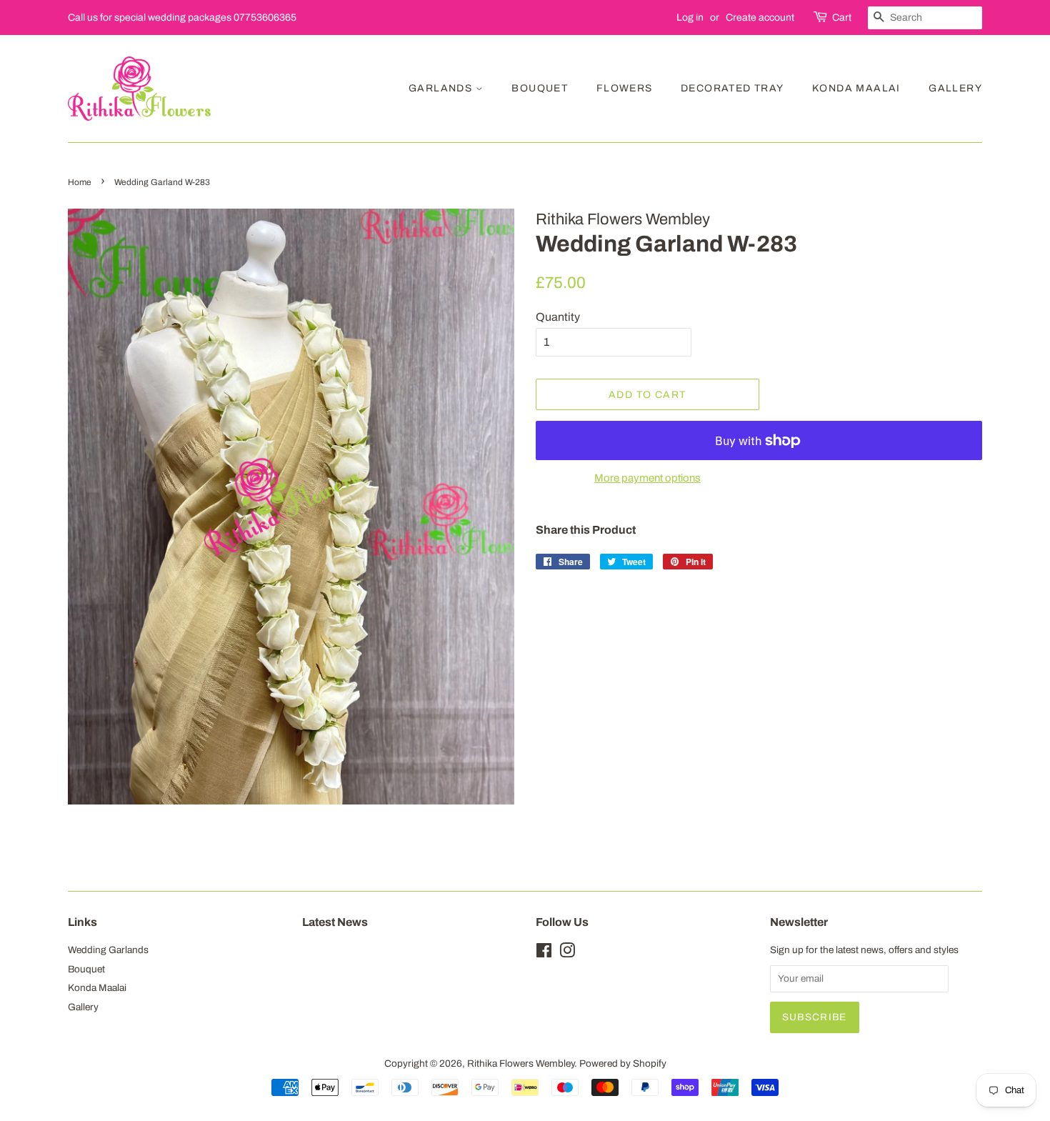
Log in (690, 17)
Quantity (558, 317)
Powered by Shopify (622, 1063)
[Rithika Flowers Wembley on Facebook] (544, 953)
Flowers (624, 88)
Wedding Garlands (108, 950)
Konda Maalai (856, 88)
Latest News (335, 922)
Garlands (442, 88)
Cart (841, 17)
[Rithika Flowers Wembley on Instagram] (567, 953)
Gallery (955, 88)
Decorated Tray (732, 88)
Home (79, 182)
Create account (760, 17)
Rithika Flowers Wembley (520, 1063)
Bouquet (539, 88)
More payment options (647, 478)
